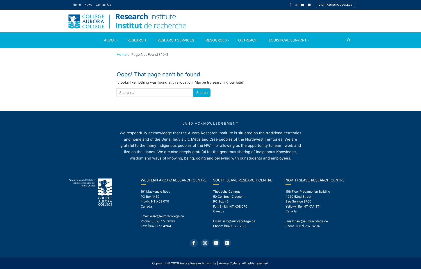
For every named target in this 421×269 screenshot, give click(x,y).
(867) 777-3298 (163, 221)
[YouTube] (302, 5)
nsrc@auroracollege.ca (311, 221)
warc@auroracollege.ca (167, 216)
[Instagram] (296, 5)
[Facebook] (290, 5)
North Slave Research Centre (315, 180)
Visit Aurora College (335, 4)
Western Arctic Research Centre (174, 180)
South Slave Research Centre (242, 180)
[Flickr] (309, 5)
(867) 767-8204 (308, 226)
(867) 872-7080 (235, 226)
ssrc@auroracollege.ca (238, 221)
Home (122, 54)
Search (202, 92)
